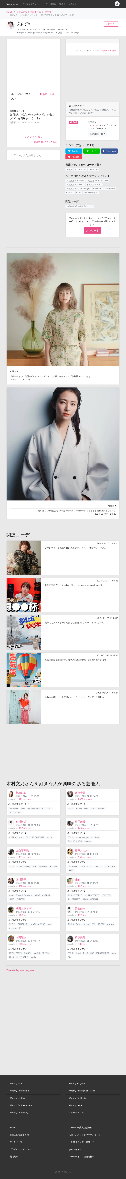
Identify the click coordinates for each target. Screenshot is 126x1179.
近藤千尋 (80, 792)
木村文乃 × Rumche (75, 180)
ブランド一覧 (16, 1142)
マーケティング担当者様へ (81, 1156)
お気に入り (111, 24)
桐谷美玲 (80, 937)
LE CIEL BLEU (86, 866)
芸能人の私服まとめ (19, 1135)
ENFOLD (70, 192)
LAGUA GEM (109, 188)
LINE (93, 151)
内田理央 (21, 937)
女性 (60, 32)
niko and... (43, 866)
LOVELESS (107, 895)
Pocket (75, 156)
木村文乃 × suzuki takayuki (78, 188)
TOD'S (71, 924)
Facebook (110, 151)
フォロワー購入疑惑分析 (80, 1127)
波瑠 (77, 879)
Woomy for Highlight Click (82, 1090)
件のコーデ (25, 799)
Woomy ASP (16, 1083)
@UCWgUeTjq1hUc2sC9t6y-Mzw (36, 32)
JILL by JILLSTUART (18, 957)
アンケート (92, 230)
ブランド (72, 4)
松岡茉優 (80, 821)
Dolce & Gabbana (24, 895)
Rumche (97, 188)
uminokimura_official (30, 29)
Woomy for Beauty (19, 1112)
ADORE (101, 924)
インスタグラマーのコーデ (81, 1142)
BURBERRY (23, 924)
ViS (93, 924)
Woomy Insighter (77, 1083)
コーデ (45, 4)
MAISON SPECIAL (35, 808)
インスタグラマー (30, 4)
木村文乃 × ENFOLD (75, 184)
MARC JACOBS (38, 924)
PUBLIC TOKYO (75, 895)
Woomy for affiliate (19, 1090)
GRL (86, 808)
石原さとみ (81, 850)
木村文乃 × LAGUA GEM (97, 180)
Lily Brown (13, 808)
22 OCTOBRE (38, 837)
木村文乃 (49, 12)
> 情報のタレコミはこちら (44, 142)
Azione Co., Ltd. (77, 1112)
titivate (79, 808)
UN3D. (71, 870)
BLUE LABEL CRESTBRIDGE (96, 953)
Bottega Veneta (83, 924)
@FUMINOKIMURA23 (56, 29)
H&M (23, 808)
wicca (49, 837)
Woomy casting (17, 1098)
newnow (111, 924)
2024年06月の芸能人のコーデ (79, 206)
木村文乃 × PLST (94, 184)
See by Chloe (30, 866)
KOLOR (53, 866)
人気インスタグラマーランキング (85, 1135)
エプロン (92, 122)
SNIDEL (12, 924)
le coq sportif (15, 928)
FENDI (71, 808)
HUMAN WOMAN (90, 899)
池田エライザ (24, 908)
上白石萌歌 (22, 850)
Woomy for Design (78, 1098)
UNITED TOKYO (91, 895)
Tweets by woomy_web (20, 970)
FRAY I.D (98, 866)
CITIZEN (21, 899)
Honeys (87, 841)
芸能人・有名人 (58, 4)
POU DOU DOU (75, 841)
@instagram (75, 1149)
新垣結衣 (21, 792)
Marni (19, 866)
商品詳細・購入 (97, 134)
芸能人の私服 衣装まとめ (29, 12)
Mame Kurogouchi (84, 837)
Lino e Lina (93, 125)
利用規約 (14, 1156)
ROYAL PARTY (15, 953)
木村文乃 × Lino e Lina (76, 169)
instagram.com (108, 50)
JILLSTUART (74, 899)
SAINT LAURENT (42, 895)
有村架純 (21, 821)
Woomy (12, 4)
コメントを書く (33, 136)
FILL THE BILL (15, 812)
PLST (78, 192)
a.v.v (21, 837)
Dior (28, 837)
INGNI (93, 808)
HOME (9, 12)
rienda (33, 957)
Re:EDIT (101, 808)
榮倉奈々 (80, 908)
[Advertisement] (92, 78)
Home (12, 1127)
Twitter (75, 151)
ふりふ (49, 808)
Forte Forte (110, 866)
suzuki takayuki (91, 192)
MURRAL (13, 837)
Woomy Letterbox (77, 1105)
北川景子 (21, 879)
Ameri (78, 953)
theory (98, 837)
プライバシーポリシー (20, 1149)
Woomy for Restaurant (21, 1105)
